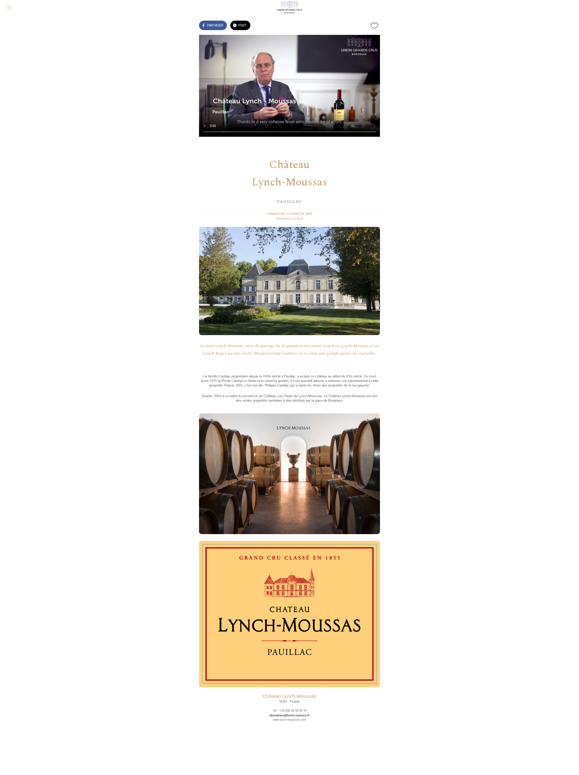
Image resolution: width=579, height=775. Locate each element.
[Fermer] (9, 7)
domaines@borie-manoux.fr (290, 715)
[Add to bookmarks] (374, 25)
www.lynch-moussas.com (289, 719)
